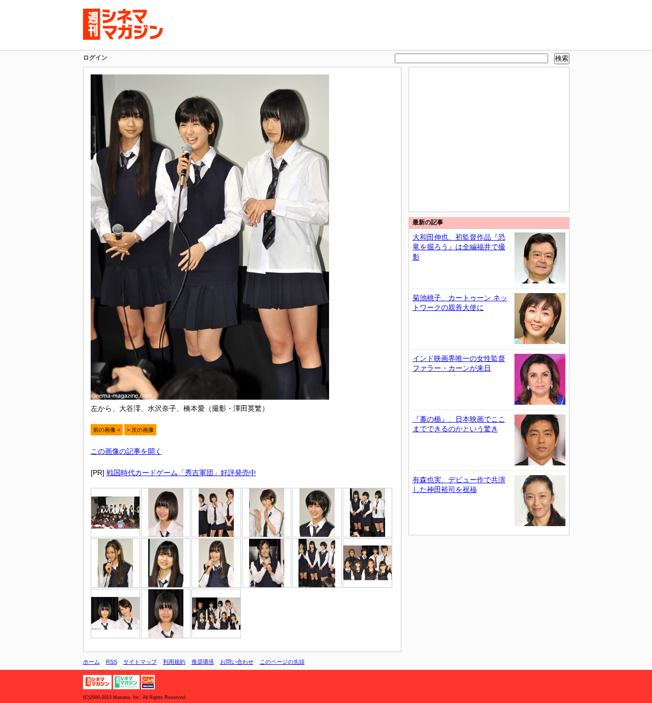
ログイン (95, 57)
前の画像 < (106, 430)
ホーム (91, 662)
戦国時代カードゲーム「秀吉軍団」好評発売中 (181, 472)
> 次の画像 (140, 430)
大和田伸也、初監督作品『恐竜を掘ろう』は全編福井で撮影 (459, 247)
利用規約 (174, 662)
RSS (111, 662)
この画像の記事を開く (126, 451)
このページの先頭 (282, 662)
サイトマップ (140, 662)
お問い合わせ (237, 662)
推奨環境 (203, 662)
